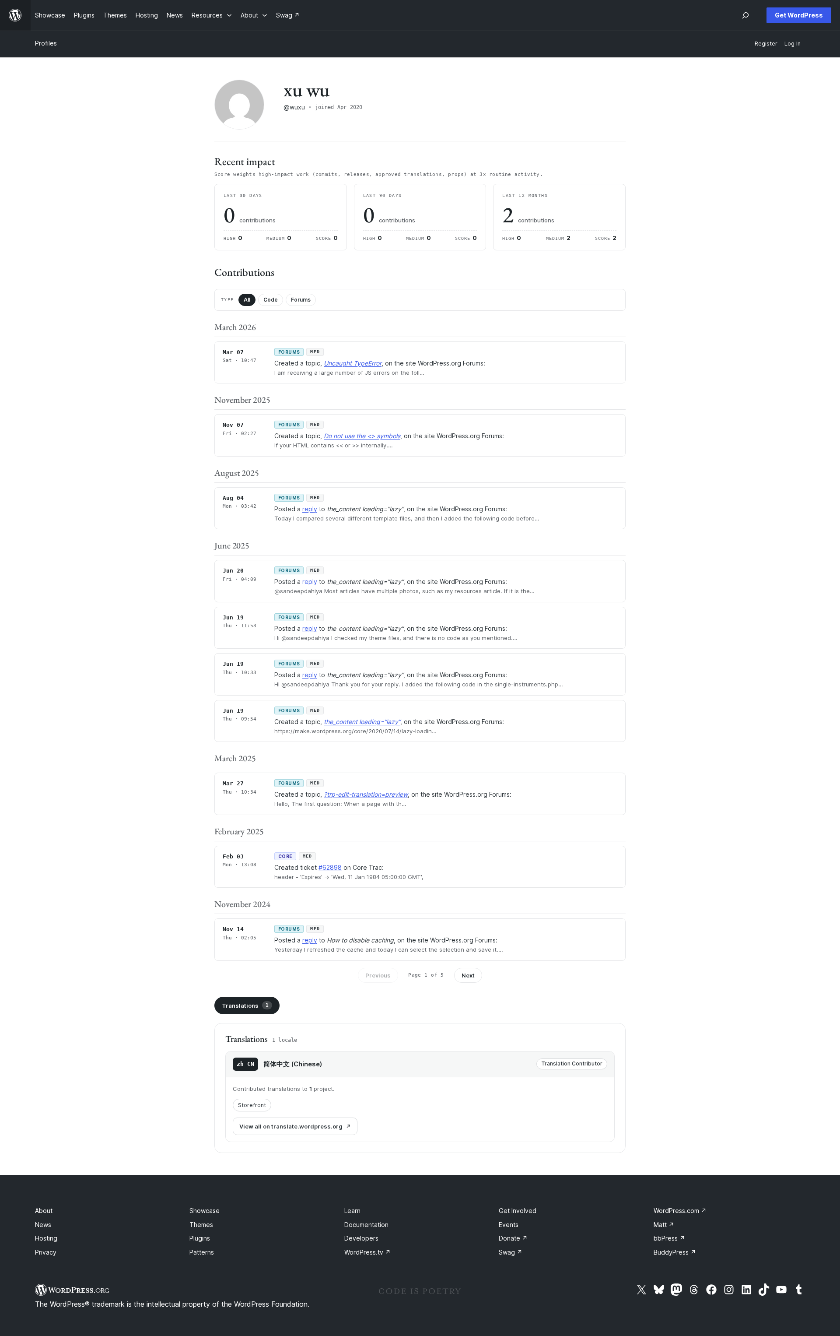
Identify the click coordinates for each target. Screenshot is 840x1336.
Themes (201, 1224)
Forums (301, 299)
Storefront (252, 1105)
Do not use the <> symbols (362, 435)
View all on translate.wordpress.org (291, 1126)
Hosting (46, 1238)
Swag (510, 1252)
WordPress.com (680, 1210)
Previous (378, 975)
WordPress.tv (367, 1252)
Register (766, 43)
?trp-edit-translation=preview (366, 794)
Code (270, 299)
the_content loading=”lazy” (362, 721)
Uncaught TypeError (353, 363)
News (43, 1224)
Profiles (46, 43)
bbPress (669, 1238)
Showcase (204, 1210)
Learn (352, 1210)
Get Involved (517, 1210)
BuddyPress (675, 1252)
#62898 (330, 867)
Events (508, 1224)
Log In (792, 43)
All (247, 299)
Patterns (201, 1252)
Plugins (199, 1238)
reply (309, 509)
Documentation (366, 1224)
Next (468, 975)
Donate (513, 1238)
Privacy (45, 1252)
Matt (664, 1224)
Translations (245, 1005)
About (43, 1210)
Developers (361, 1238)
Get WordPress (799, 15)
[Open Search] (745, 15)
